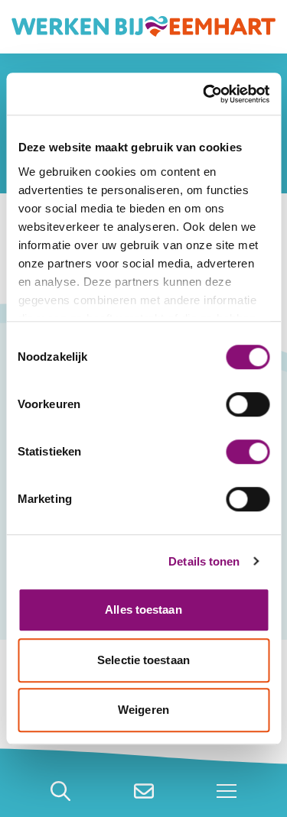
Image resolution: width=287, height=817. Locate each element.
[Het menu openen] (226, 791)
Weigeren (143, 709)
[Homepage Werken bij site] (143, 26)
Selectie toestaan (143, 659)
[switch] (247, 404)
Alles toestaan (143, 609)
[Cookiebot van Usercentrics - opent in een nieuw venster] (204, 94)
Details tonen (204, 561)
